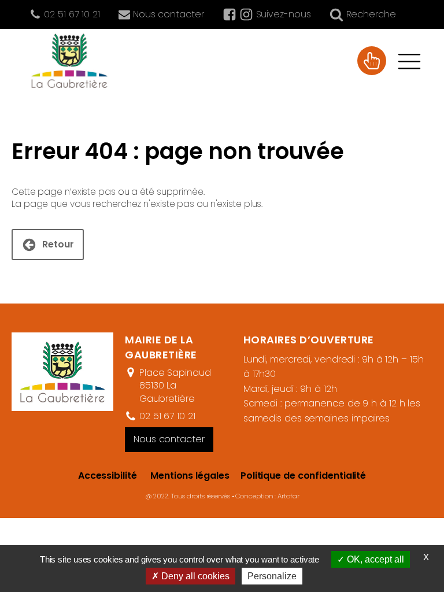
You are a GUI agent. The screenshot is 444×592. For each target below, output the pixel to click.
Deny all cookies (194, 576)
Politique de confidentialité (297, 475)
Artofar (288, 496)
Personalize (272, 576)
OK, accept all (374, 559)
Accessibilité (107, 475)
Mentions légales (189, 475)
